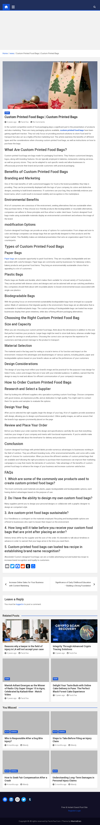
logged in (20, 604)
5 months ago (60, 784)
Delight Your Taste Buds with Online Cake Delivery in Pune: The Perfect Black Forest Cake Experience (72, 688)
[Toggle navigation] (13, 7)
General (14, 732)
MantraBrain (76, 821)
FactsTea (25, 122)
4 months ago (12, 745)
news (7, 113)
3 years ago (12, 698)
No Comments (39, 122)
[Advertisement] (50, 30)
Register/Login (74, 811)
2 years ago (12, 122)
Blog (7, 732)
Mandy (25, 745)
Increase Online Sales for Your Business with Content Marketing (26, 584)
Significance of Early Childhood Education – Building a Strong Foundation (73, 584)
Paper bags (9, 259)
